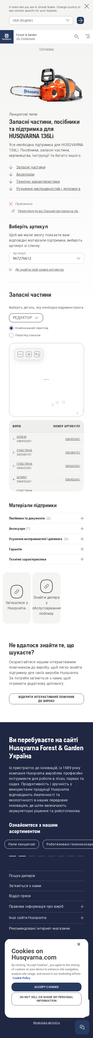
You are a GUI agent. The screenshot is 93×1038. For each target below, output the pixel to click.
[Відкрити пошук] (76, 36)
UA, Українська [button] (25, 38)
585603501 (72, 466)
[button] (20, 354)
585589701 (72, 452)
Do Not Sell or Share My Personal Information (46, 998)
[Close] (79, 944)
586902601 (72, 479)
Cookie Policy (21, 978)
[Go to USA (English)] (80, 20)
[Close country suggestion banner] (86, 6)
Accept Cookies (46, 987)
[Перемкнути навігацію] (87, 36)
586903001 (72, 439)
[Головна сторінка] (7, 37)
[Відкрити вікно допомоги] (82, 1027)
